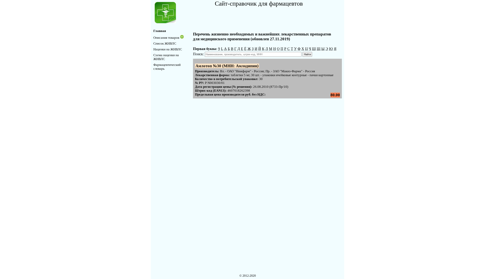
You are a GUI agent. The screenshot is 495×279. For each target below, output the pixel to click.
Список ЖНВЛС (164, 43)
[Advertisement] (260, 16)
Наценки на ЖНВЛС (167, 49)
